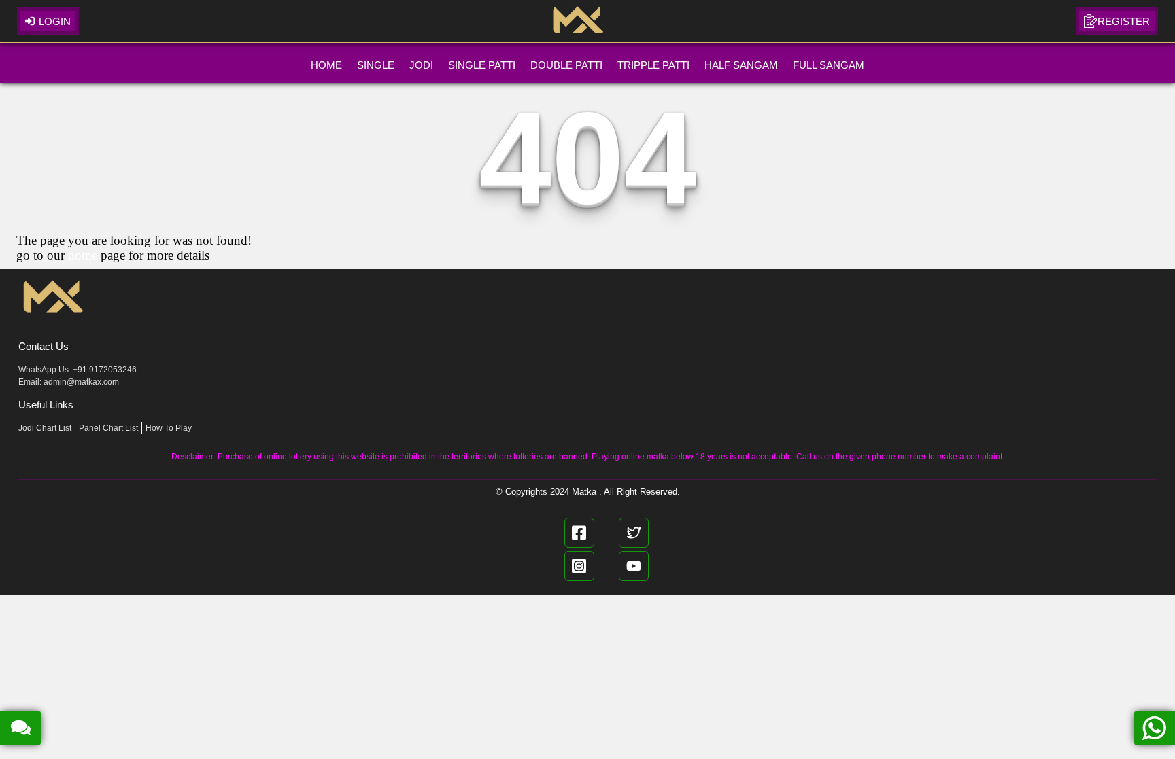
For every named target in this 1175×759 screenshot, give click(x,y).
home (82, 255)
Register (1123, 21)
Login (55, 21)
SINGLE (375, 65)
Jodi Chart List (44, 428)
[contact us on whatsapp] (1154, 728)
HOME (326, 65)
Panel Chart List (108, 428)
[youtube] (634, 566)
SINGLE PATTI (481, 65)
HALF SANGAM (741, 65)
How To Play (169, 428)
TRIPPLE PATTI (653, 65)
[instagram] (579, 566)
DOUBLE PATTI (566, 65)
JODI (421, 65)
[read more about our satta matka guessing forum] (20, 728)
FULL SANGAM (828, 65)
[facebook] (579, 533)
